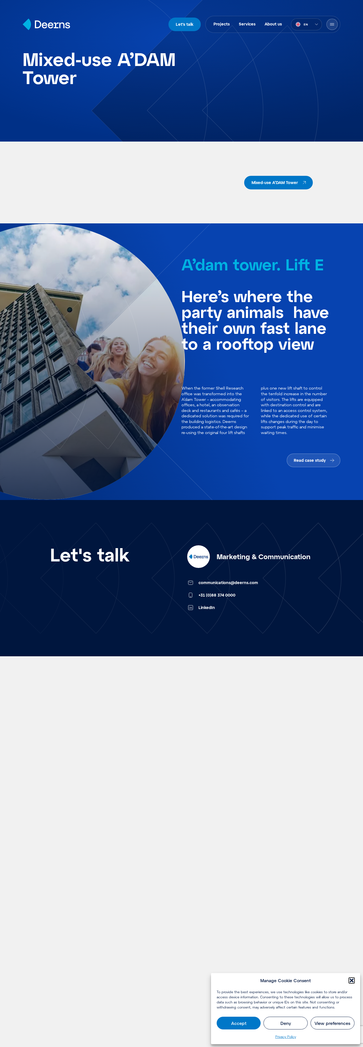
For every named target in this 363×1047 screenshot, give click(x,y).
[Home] (46, 24)
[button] (351, 980)
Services (247, 24)
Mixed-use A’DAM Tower (275, 182)
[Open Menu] (332, 24)
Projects (222, 24)
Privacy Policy (285, 1037)
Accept (238, 1023)
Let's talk (184, 24)
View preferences (332, 1023)
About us (273, 24)
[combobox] (306, 24)
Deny (285, 1023)
